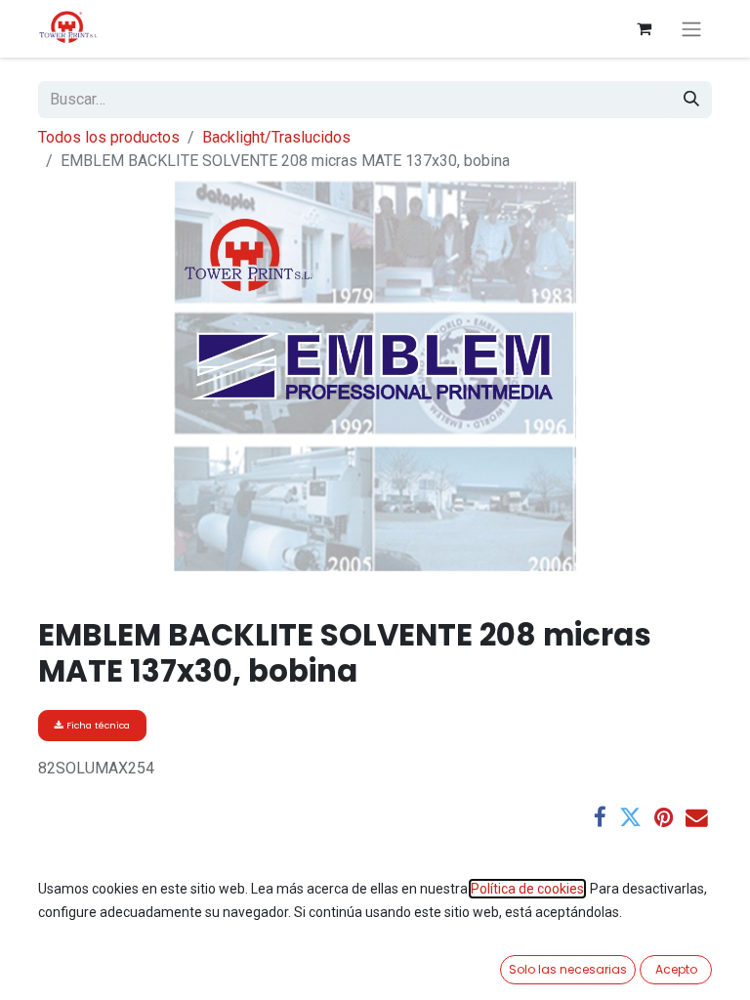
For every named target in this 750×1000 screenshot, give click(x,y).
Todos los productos (109, 137)
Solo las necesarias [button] (568, 969)
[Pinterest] (663, 818)
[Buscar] (691, 99)
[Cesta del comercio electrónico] (643, 28)
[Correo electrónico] (697, 818)
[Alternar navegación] (691, 29)
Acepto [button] (676, 969)
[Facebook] (600, 818)
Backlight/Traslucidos (276, 137)
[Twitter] (630, 818)
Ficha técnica (96, 725)
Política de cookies (527, 888)
